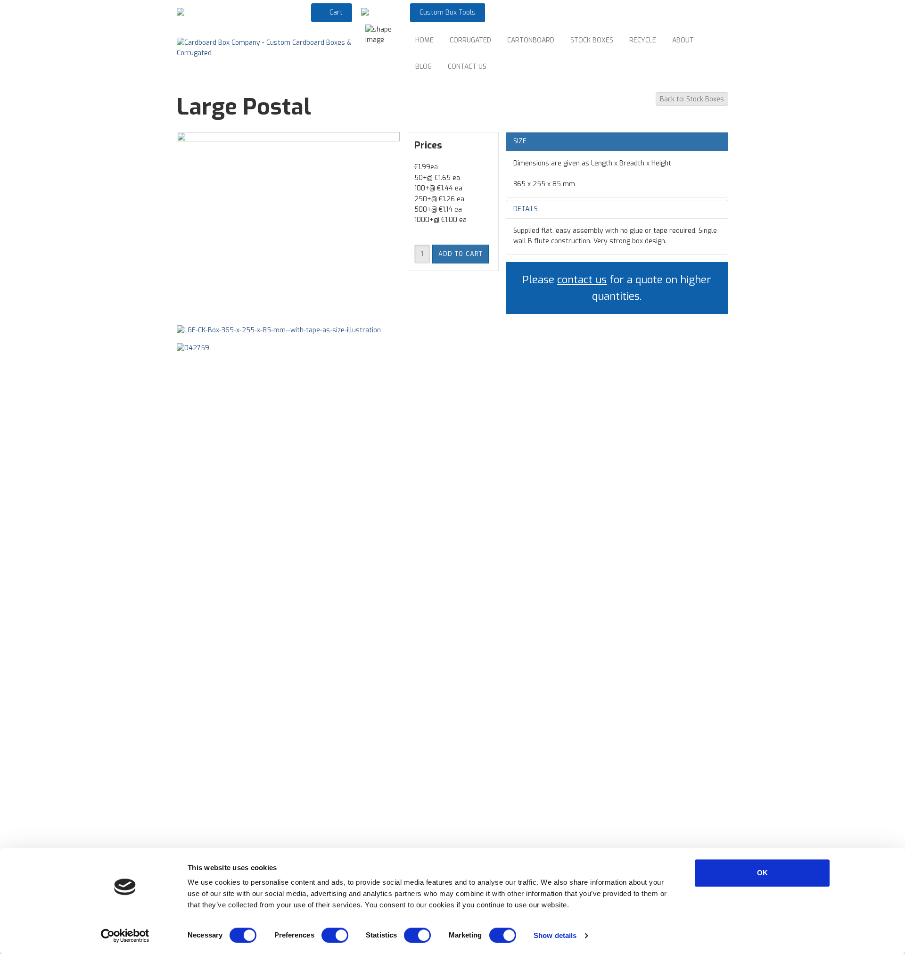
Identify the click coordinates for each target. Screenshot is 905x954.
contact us (582, 280)
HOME (424, 40)
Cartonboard (530, 40)
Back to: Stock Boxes (692, 99)
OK (762, 873)
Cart (335, 12)
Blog (423, 66)
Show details (555, 935)
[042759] (198, 351)
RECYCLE (642, 40)
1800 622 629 (286, 12)
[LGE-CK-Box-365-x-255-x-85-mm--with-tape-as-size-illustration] (283, 333)
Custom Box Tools (448, 12)
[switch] (334, 935)
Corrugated (470, 40)
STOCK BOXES (591, 40)
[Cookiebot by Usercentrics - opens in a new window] (125, 936)
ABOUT (683, 40)
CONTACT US (467, 66)
